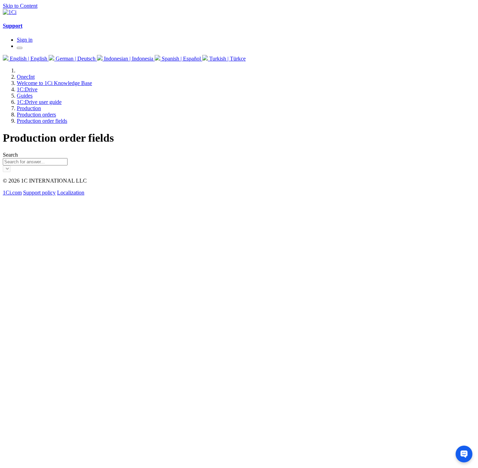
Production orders (36, 115)
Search (10, 155)
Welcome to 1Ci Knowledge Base (54, 83)
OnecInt (26, 77)
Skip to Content (20, 6)
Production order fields (42, 121)
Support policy (39, 193)
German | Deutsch (75, 59)
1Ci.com (12, 193)
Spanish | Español (181, 59)
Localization (70, 193)
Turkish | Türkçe (227, 59)
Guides (25, 96)
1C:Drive (27, 89)
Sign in (25, 40)
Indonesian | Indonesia (129, 59)
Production (29, 108)
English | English (28, 59)
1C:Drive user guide (39, 102)
